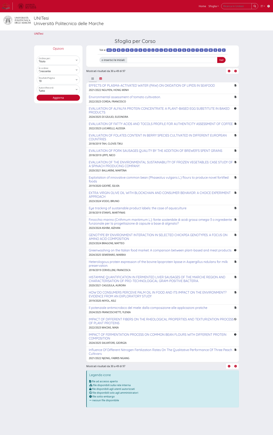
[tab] (93, 78)
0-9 (109, 50)
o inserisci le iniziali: (113, 60)
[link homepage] (7, 6)
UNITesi (38, 33)
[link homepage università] (27, 6)
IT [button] (262, 6)
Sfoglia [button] (213, 6)
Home (202, 6)
